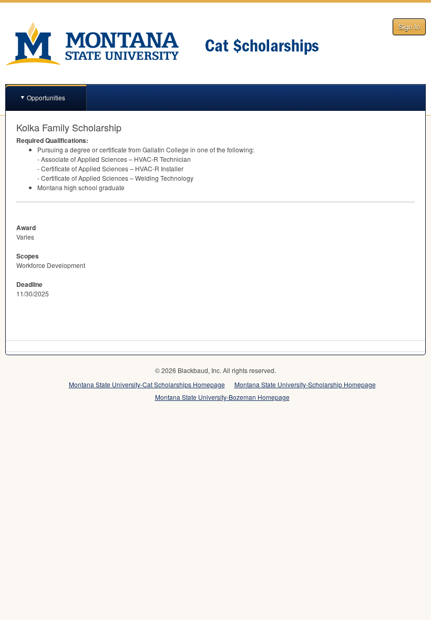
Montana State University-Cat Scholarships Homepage (147, 384)
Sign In (409, 27)
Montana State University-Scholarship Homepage (305, 384)
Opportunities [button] (46, 97)
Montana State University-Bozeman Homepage (222, 396)
